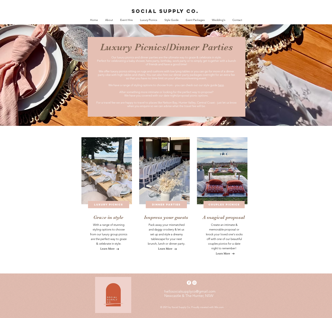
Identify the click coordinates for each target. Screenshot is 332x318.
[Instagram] (194, 283)
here (221, 85)
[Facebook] (189, 283)
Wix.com (219, 307)
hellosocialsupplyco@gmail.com (189, 291)
